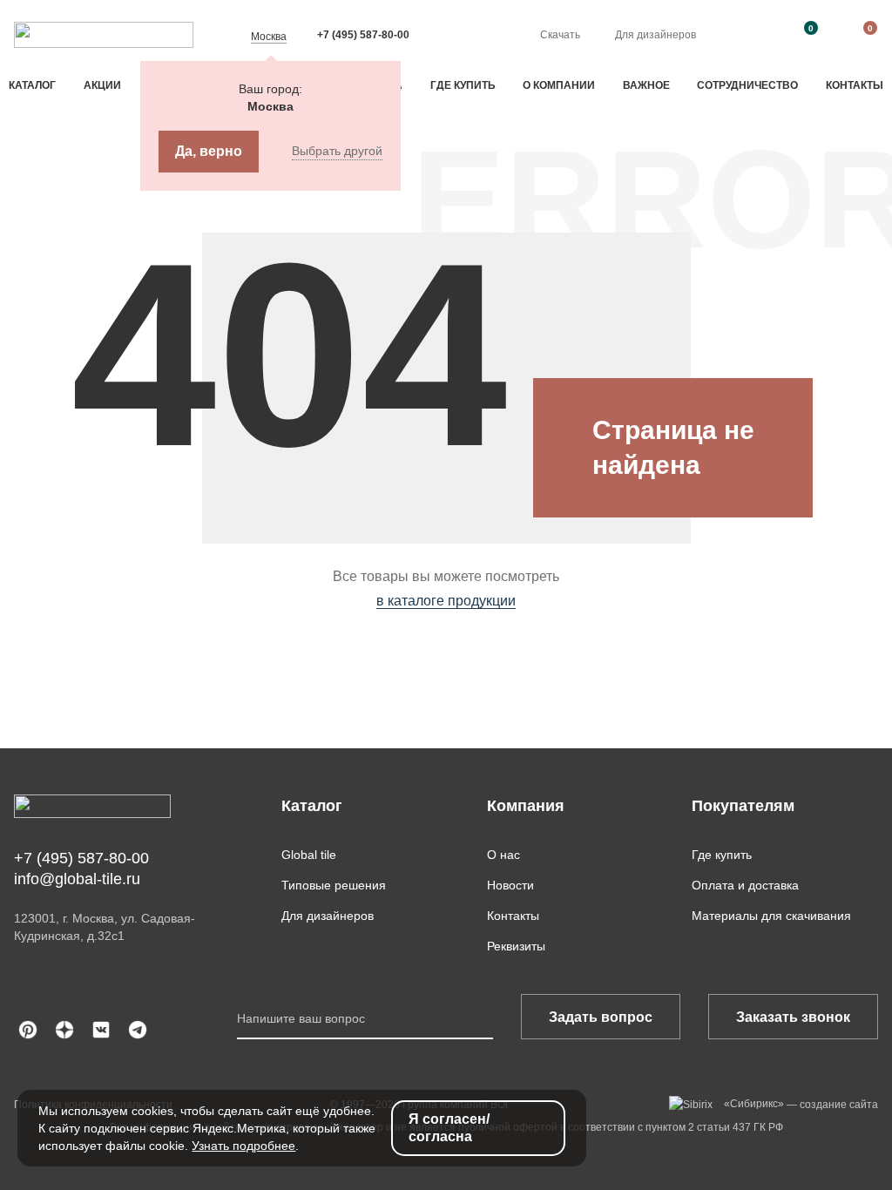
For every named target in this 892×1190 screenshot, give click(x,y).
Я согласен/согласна (449, 1128)
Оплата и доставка (745, 885)
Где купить (463, 85)
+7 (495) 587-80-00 (363, 35)
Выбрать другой (337, 151)
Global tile (308, 855)
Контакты (854, 85)
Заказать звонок (793, 1017)
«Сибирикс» (754, 1104)
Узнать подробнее (243, 1146)
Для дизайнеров (655, 35)
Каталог (32, 85)
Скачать (560, 35)
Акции (102, 85)
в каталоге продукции (446, 600)
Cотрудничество (747, 85)
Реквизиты (516, 946)
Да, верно (208, 151)
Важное (646, 85)
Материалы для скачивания (771, 916)
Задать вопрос (600, 1017)
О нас (503, 855)
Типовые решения (333, 885)
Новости (510, 885)
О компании (559, 85)
